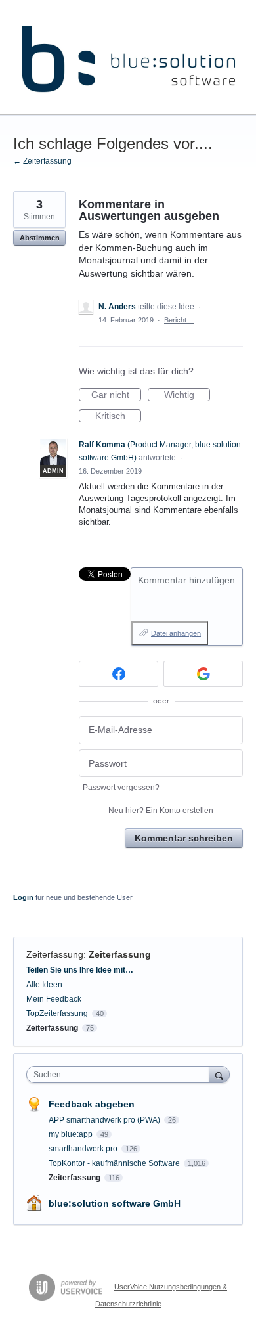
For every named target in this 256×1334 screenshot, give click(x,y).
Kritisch (118, 416)
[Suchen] (219, 1074)
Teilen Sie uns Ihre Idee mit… (79, 970)
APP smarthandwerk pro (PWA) (105, 1119)
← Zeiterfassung (42, 161)
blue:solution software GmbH (115, 1203)
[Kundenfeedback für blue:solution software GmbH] (128, 57)
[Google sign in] (203, 674)
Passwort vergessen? (121, 787)
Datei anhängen (176, 633)
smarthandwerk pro (84, 1148)
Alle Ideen (44, 984)
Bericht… (179, 320)
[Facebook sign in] (118, 674)
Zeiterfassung (54, 954)
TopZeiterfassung (57, 1013)
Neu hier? (160, 810)
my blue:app (72, 1134)
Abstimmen (40, 238)
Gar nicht (116, 395)
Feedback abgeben (92, 1104)
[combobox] (121, 1074)
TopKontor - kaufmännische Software (115, 1163)
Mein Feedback (53, 999)
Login (23, 897)
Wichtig (187, 395)
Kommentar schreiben (184, 838)
